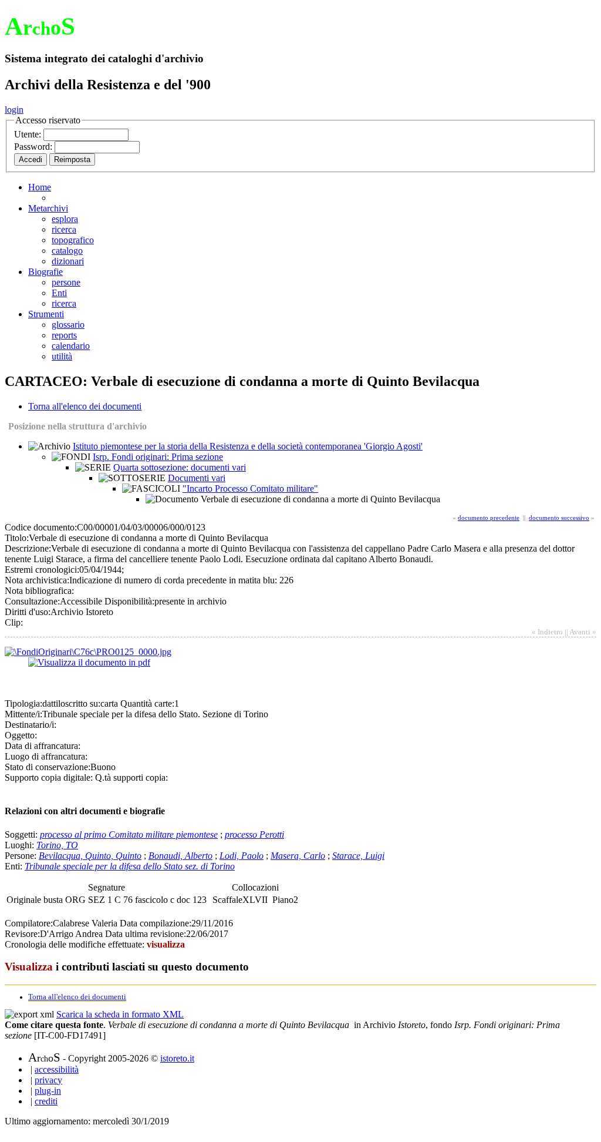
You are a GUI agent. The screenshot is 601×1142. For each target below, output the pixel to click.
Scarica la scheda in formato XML (120, 1014)
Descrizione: (28, 548)
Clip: (14, 622)
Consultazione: (32, 601)
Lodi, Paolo (242, 856)
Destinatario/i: (30, 725)
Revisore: (22, 934)
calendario (71, 346)
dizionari (68, 261)
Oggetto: (21, 735)
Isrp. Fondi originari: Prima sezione (158, 457)
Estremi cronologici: (42, 570)
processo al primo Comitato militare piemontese (129, 834)
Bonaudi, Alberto (180, 856)
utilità (62, 356)
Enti (59, 293)
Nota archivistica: (37, 580)
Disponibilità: (129, 601)
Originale (24, 900)
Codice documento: (41, 527)
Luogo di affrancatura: (46, 756)
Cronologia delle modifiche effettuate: (76, 944)
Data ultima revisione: (145, 934)
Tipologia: (23, 703)
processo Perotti (254, 834)
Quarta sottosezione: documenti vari (179, 467)
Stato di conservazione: (47, 767)
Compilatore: (29, 923)
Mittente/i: (23, 714)
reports (64, 335)
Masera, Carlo (298, 856)
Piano (282, 900)
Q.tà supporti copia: (131, 777)
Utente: (28, 134)
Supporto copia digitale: (49, 777)
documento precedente (488, 517)
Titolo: (17, 538)
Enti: (15, 866)
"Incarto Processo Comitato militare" (250, 488)
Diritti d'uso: (27, 612)
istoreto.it (177, 1058)
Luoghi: (20, 845)
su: (95, 703)
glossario (68, 325)
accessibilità (57, 1069)
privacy (48, 1080)
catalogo (67, 251)
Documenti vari (196, 478)
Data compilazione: (155, 923)
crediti (46, 1101)
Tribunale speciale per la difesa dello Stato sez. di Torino (130, 866)
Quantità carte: (147, 703)
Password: (34, 147)
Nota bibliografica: (39, 591)
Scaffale (227, 900)
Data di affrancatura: (42, 746)
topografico (73, 240)
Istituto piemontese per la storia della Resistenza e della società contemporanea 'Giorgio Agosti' (248, 446)
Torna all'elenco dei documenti (84, 406)
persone (66, 282)
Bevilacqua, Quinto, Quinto (90, 856)
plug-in (48, 1091)
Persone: (22, 856)
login (14, 110)
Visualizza (29, 966)
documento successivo (559, 517)
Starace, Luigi (358, 856)
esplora (65, 219)
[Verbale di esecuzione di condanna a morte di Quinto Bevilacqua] (88, 652)
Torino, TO (57, 845)
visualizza (166, 944)
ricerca (64, 229)
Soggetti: (22, 834)
